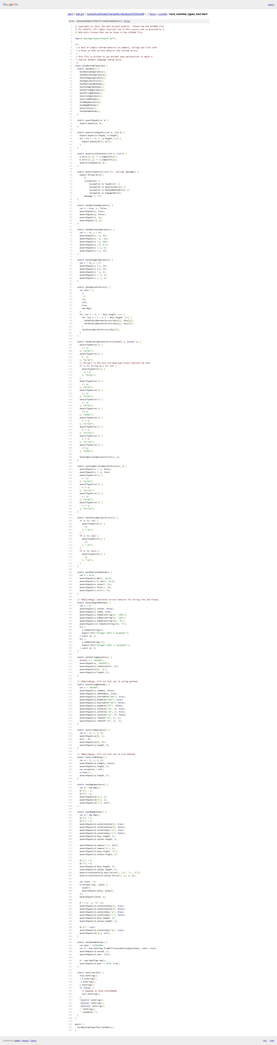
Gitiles (17, 1040)
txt (265, 1040)
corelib (162, 14)
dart (70, 14)
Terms (33, 1040)
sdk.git (80, 14)
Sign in (271, 4)
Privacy (25, 1040)
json (271, 1040)
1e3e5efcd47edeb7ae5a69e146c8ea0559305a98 (115, 14)
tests (152, 14)
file (127, 21)
